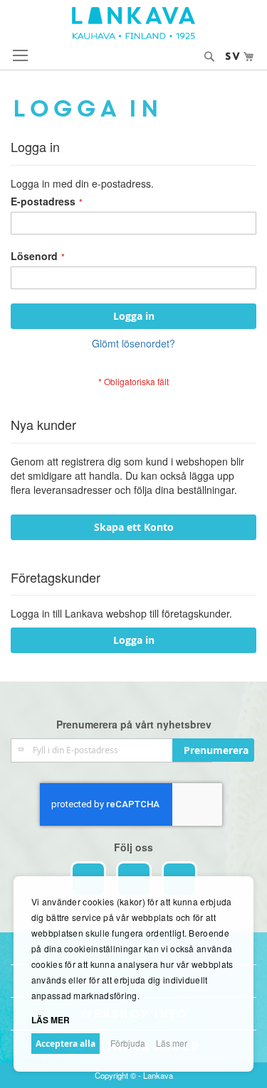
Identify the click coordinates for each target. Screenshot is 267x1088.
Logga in (134, 640)
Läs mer (171, 1043)
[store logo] (133, 23)
